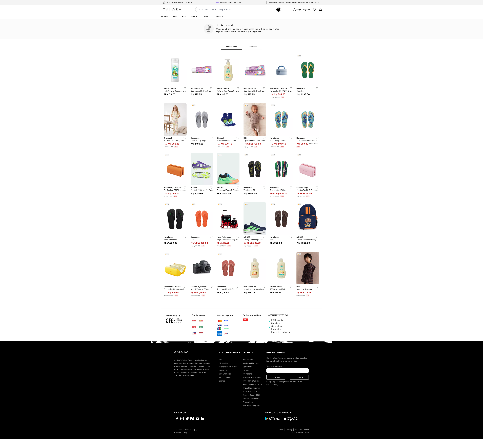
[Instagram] (182, 418)
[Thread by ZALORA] (192, 418)
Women (164, 16)
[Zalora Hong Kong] (194, 327)
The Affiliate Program (251, 388)
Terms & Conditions (251, 398)
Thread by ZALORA (251, 381)
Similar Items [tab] (231, 46)
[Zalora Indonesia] (200, 333)
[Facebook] (176, 418)
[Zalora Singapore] (194, 321)
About (280, 429)
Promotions (247, 374)
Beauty (207, 16)
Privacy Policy (248, 402)
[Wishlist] (314, 9)
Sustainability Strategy (252, 377)
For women (275, 377)
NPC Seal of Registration (253, 405)
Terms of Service (302, 429)
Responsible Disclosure (252, 384)
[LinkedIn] (202, 418)
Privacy (289, 429)
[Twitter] (187, 418)
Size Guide (223, 363)
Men (175, 16)
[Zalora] (172, 9)
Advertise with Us (250, 391)
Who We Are (248, 359)
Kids (184, 16)
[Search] (278, 10)
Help (185, 432)
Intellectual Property (251, 363)
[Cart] (320, 9)
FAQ (221, 359)
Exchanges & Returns (228, 367)
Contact (177, 432)
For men (299, 377)
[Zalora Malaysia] (200, 321)
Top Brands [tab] (252, 47)
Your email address (274, 366)
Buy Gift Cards (225, 374)
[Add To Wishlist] (185, 88)
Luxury (195, 16)
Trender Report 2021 (251, 395)
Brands (222, 381)
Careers (246, 370)
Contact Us (223, 370)
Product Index (225, 377)
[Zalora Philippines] (194, 333)
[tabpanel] (241, 176)
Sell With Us (247, 367)
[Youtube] (197, 418)
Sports (219, 16)
